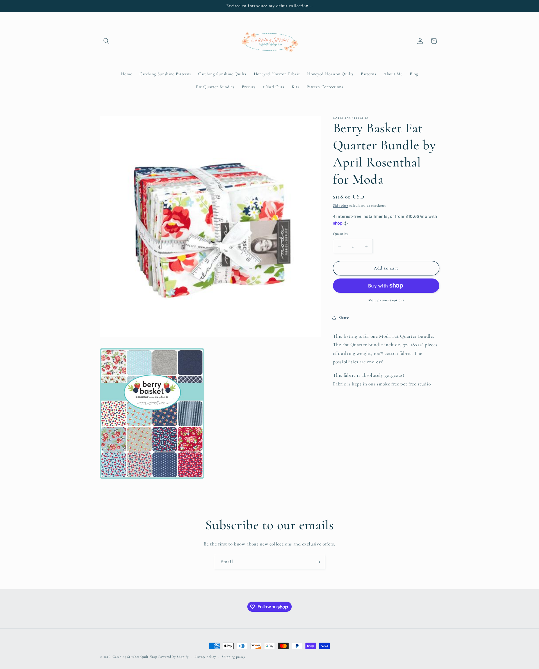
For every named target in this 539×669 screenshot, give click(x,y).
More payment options (386, 300)
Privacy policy (205, 657)
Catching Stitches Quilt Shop (135, 657)
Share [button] (344, 317)
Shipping (340, 206)
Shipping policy (233, 657)
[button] (106, 41)
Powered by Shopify (173, 657)
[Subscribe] (318, 562)
